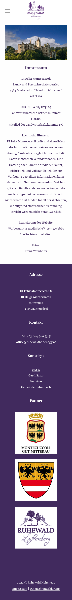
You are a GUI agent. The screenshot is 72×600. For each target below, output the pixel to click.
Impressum (19, 588)
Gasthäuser (36, 375)
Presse (36, 369)
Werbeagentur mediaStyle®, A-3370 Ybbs (36, 228)
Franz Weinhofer (36, 251)
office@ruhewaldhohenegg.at (36, 342)
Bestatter (36, 381)
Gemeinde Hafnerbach (36, 387)
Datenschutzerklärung (45, 588)
